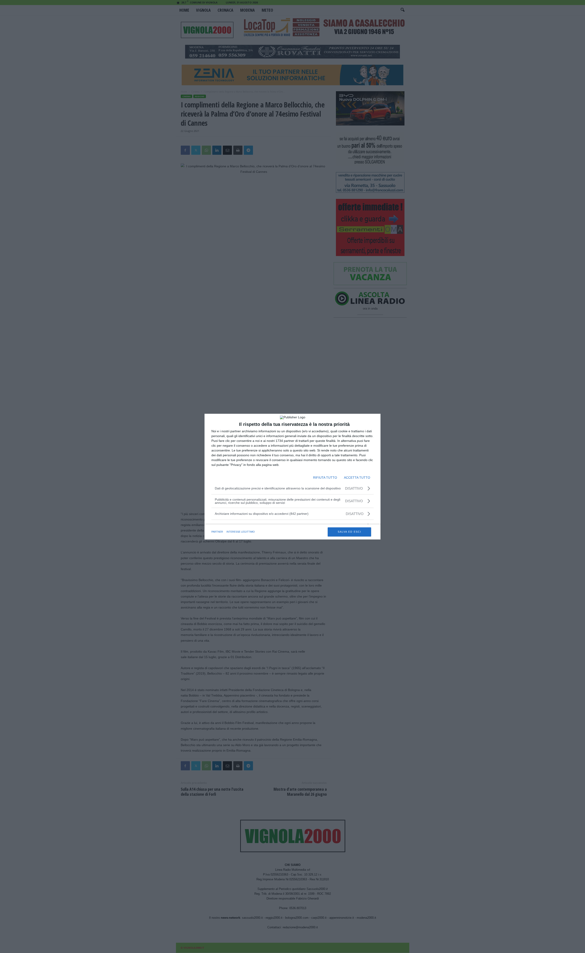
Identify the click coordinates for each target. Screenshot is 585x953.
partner (217, 531)
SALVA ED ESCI (349, 531)
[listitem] (292, 513)
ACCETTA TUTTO (357, 477)
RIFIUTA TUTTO (325, 477)
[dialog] (292, 476)
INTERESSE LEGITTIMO (240, 531)
